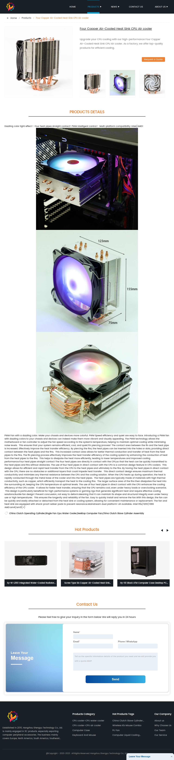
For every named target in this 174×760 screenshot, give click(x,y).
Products (93, 7)
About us (160, 7)
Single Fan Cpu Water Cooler (61, 513)
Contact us (136, 7)
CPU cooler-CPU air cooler (86, 725)
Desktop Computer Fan (89, 513)
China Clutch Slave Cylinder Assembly (123, 513)
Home (72, 7)
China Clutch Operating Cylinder (27, 513)
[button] (162, 530)
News (114, 7)
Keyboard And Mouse (84, 735)
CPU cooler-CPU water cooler (88, 720)
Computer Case (81, 730)
